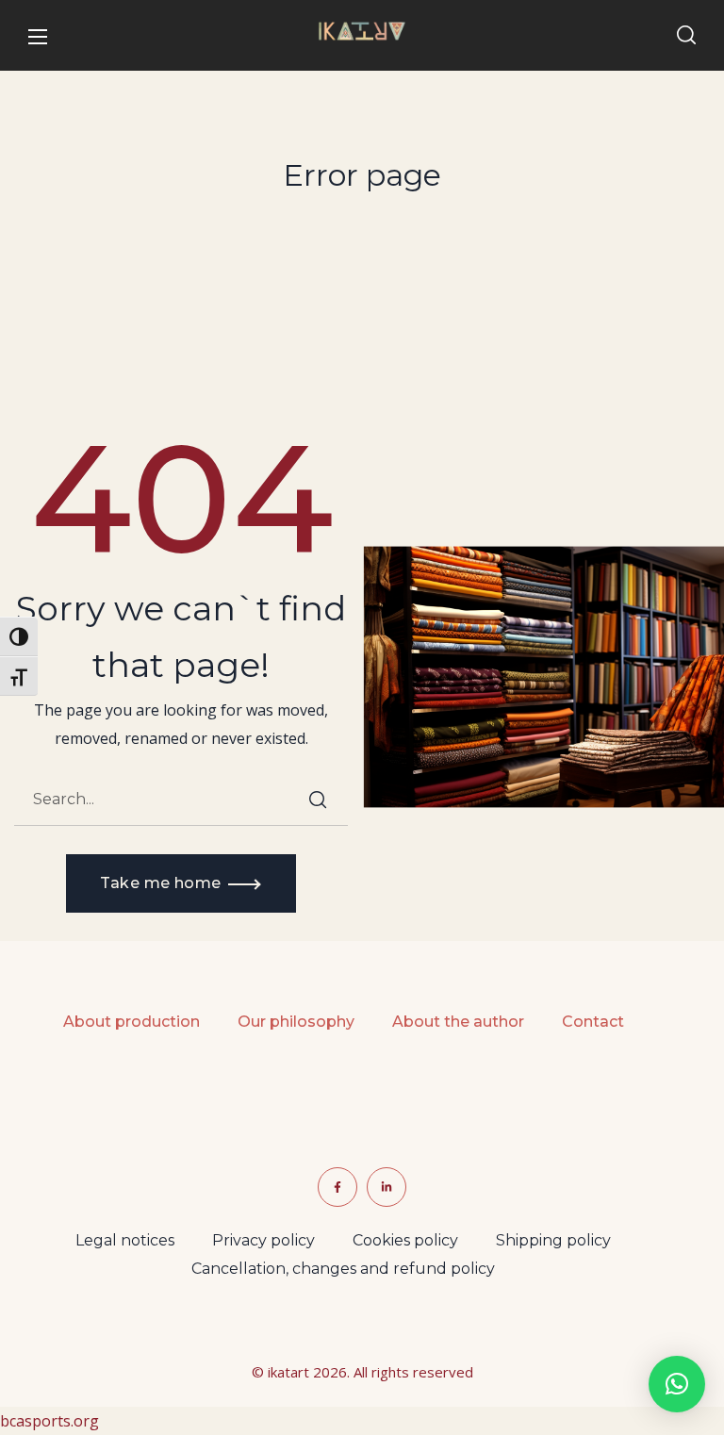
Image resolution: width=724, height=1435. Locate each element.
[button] (686, 36)
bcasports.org (49, 1420)
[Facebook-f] (337, 1187)
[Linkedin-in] (386, 1187)
